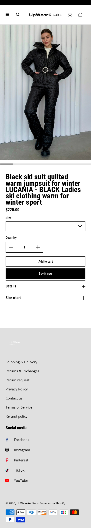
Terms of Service (19, 407)
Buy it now (45, 273)
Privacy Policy (17, 389)
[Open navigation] (11, 15)
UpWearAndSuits (28, 503)
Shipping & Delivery (21, 362)
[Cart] (80, 15)
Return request (17, 380)
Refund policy (17, 416)
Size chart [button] (13, 298)
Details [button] (11, 286)
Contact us (14, 398)
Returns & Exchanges (22, 371)
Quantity (11, 237)
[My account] (70, 15)
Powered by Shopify (52, 503)
